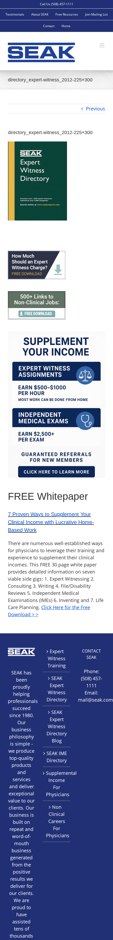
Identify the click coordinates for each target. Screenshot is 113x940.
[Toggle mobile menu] (102, 45)
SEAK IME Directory (57, 756)
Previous (95, 108)
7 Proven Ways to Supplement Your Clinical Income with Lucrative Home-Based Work (51, 522)
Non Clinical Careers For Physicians (56, 821)
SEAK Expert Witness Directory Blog (57, 726)
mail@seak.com (95, 700)
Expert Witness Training (57, 658)
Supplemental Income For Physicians (56, 783)
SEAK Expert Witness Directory (57, 689)
